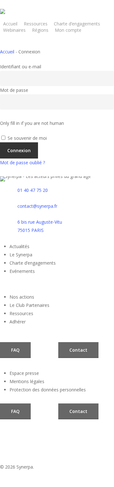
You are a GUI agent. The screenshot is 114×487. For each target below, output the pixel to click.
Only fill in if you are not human (32, 123)
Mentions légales (27, 381)
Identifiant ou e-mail (20, 67)
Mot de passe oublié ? (22, 162)
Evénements (22, 271)
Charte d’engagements (33, 263)
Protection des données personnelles (48, 390)
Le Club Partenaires (29, 305)
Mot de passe (14, 90)
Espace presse (24, 373)
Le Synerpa (21, 255)
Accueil (7, 52)
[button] (15, 350)
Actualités (19, 246)
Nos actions (22, 297)
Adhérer (18, 322)
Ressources (21, 313)
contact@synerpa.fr (37, 206)
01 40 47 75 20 (32, 190)
